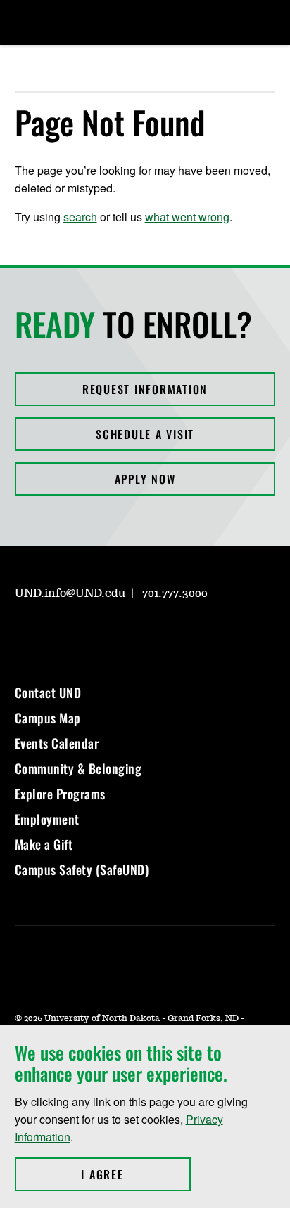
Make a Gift (44, 844)
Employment (47, 819)
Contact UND (48, 692)
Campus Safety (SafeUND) (82, 869)
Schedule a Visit (145, 434)
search (80, 217)
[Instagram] (24, 633)
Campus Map (48, 718)
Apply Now (145, 479)
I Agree (135, 1174)
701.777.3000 (175, 593)
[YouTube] (126, 633)
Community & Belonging (78, 768)
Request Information (145, 389)
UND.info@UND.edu (70, 593)
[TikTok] (160, 633)
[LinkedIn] (92, 633)
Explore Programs (60, 793)
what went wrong (187, 217)
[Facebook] (58, 633)
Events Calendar (57, 743)
